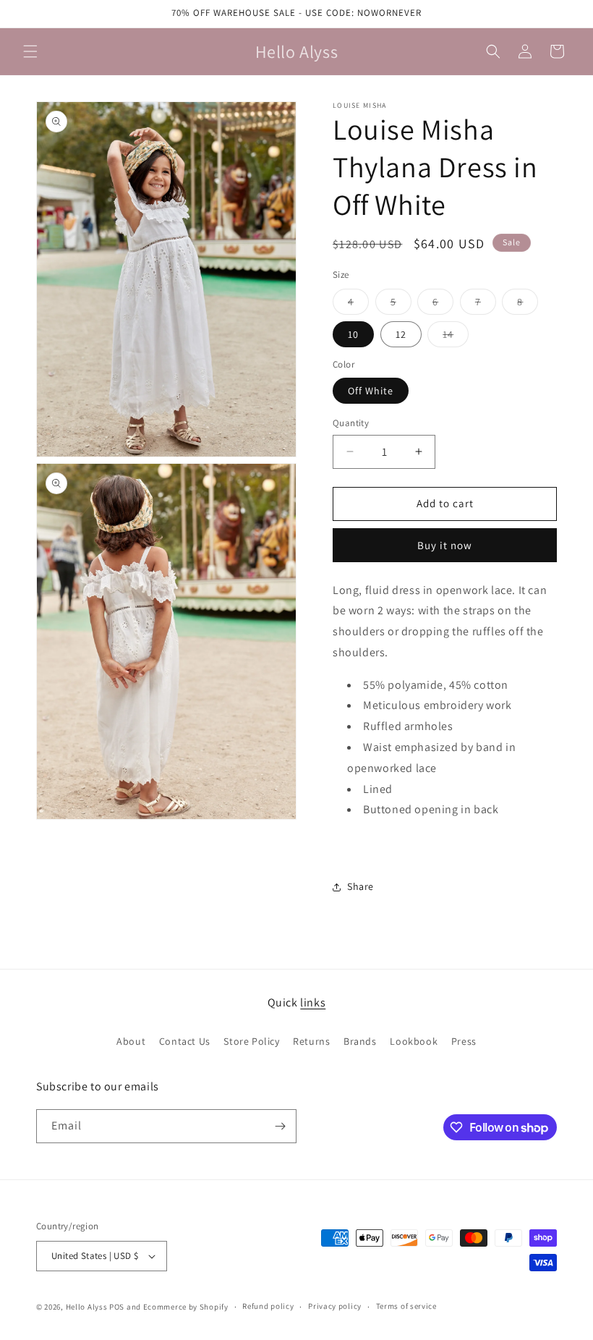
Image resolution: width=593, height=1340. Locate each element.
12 (401, 334)
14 (456, 337)
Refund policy (268, 1306)
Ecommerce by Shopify (186, 1307)
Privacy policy (335, 1306)
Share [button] (360, 886)
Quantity (351, 423)
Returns (311, 1041)
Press (464, 1041)
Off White (370, 390)
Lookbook (414, 1041)
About (130, 1041)
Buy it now (444, 545)
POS (116, 1307)
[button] (30, 51)
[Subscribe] (280, 1126)
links (312, 1002)
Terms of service (406, 1306)
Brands (360, 1041)
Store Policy (251, 1041)
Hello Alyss (87, 1307)
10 (353, 334)
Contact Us (184, 1041)
